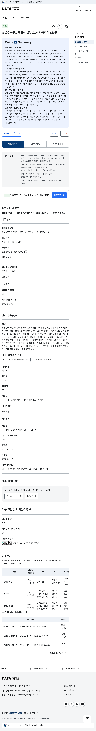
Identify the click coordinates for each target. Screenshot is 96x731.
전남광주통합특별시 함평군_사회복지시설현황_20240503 (27, 626)
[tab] (13, 144)
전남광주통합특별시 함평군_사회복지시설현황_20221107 (27, 636)
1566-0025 (15, 691)
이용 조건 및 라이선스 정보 (83, 52)
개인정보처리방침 (16, 713)
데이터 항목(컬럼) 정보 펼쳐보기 (15, 359)
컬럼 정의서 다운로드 (42, 359)
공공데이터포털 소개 (31, 713)
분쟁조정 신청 (70, 690)
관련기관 (4, 668)
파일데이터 (13, 144)
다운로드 (58, 195)
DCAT (30, 496)
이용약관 (5, 713)
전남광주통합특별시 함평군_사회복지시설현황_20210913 (27, 645)
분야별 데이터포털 (72, 668)
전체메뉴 (89, 10)
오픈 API (35, 143)
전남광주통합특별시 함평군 (13, 251)
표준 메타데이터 (81, 46)
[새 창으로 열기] (7, 543)
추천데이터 (58, 143)
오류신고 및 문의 (59, 213)
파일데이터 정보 (81, 42)
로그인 (79, 10)
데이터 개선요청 (42, 213)
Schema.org (12, 496)
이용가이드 (68, 686)
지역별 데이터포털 (40, 668)
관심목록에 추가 (10, 133)
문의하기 (68, 694)
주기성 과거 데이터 (82, 62)
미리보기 (78, 58)
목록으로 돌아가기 (58, 653)
